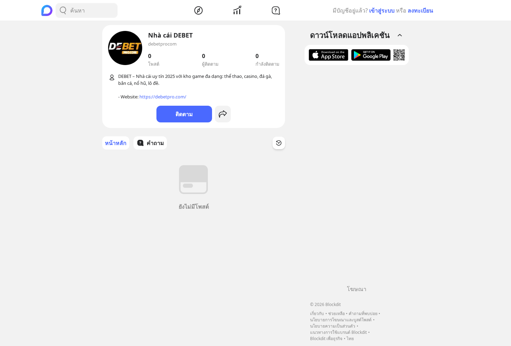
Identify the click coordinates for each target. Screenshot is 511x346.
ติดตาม (184, 114)
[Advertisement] (357, 177)
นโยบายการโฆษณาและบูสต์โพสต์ (341, 320)
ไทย (350, 338)
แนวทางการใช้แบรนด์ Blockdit (338, 332)
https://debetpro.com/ (162, 97)
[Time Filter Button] (279, 143)
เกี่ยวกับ (317, 313)
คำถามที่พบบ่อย (363, 313)
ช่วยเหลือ (336, 313)
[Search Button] (63, 10)
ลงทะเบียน (420, 10)
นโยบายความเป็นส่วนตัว (332, 326)
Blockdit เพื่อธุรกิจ (326, 338)
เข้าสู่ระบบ (382, 10)
